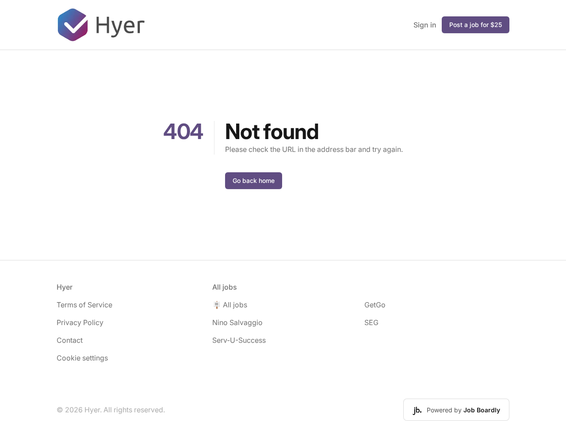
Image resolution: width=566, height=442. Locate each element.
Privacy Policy (80, 322)
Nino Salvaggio (237, 322)
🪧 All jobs (229, 304)
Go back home (254, 180)
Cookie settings (82, 357)
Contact (70, 340)
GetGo (375, 304)
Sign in (424, 24)
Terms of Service (84, 304)
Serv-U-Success (239, 340)
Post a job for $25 (475, 24)
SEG (371, 322)
